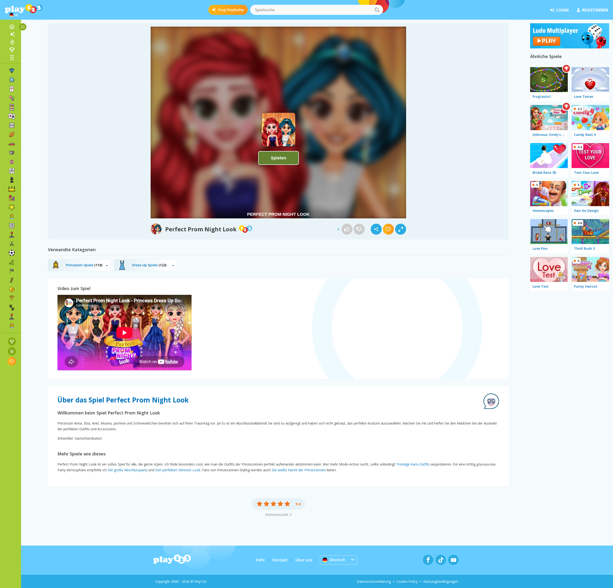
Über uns (303, 560)
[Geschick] (11, 280)
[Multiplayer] (11, 316)
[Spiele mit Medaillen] (12, 351)
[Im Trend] (11, 42)
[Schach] (11, 180)
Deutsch (337, 559)
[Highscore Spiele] (12, 341)
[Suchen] (377, 10)
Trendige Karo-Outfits (413, 464)
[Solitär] (11, 116)
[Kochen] (11, 298)
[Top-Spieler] (11, 49)
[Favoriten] (12, 361)
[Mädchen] (11, 325)
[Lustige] (11, 207)
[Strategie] (11, 189)
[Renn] (11, 271)
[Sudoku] (11, 170)
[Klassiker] (11, 262)
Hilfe (260, 560)
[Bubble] (11, 98)
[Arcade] (11, 234)
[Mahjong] (11, 88)
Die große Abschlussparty (128, 470)
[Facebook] (428, 560)
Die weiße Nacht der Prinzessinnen (299, 470)
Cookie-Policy (407, 581)
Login (562, 10)
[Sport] (11, 134)
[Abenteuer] (11, 289)
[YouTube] (453, 560)
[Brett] (11, 152)
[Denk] (11, 161)
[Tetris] (11, 198)
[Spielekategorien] (11, 57)
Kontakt (280, 560)
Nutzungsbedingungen (440, 581)
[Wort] (11, 225)
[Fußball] (11, 252)
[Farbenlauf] (569, 47)
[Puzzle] (11, 79)
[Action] (11, 243)
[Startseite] (11, 26)
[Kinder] (11, 216)
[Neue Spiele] (11, 34)
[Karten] (11, 107)
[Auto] (11, 143)
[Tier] (11, 307)
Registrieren (595, 10)
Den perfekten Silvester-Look (177, 470)
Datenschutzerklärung (374, 581)
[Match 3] (11, 70)
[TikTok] (441, 560)
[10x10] (11, 125)
